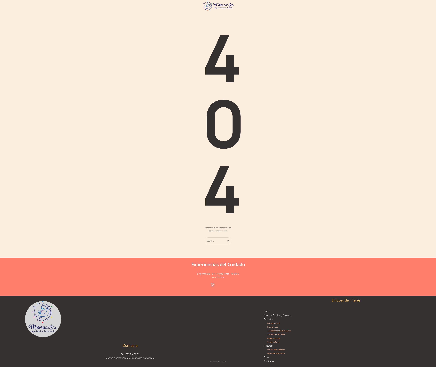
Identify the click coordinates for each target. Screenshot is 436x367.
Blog (266, 357)
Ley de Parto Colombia (276, 349)
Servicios (268, 319)
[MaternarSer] (218, 5)
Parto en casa (272, 327)
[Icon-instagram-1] (213, 285)
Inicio (266, 311)
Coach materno (273, 342)
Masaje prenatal (273, 338)
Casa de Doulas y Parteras (277, 315)
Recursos (268, 345)
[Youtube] (223, 285)
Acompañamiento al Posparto (279, 330)
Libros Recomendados (276, 353)
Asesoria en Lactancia (276, 334)
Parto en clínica (273, 323)
